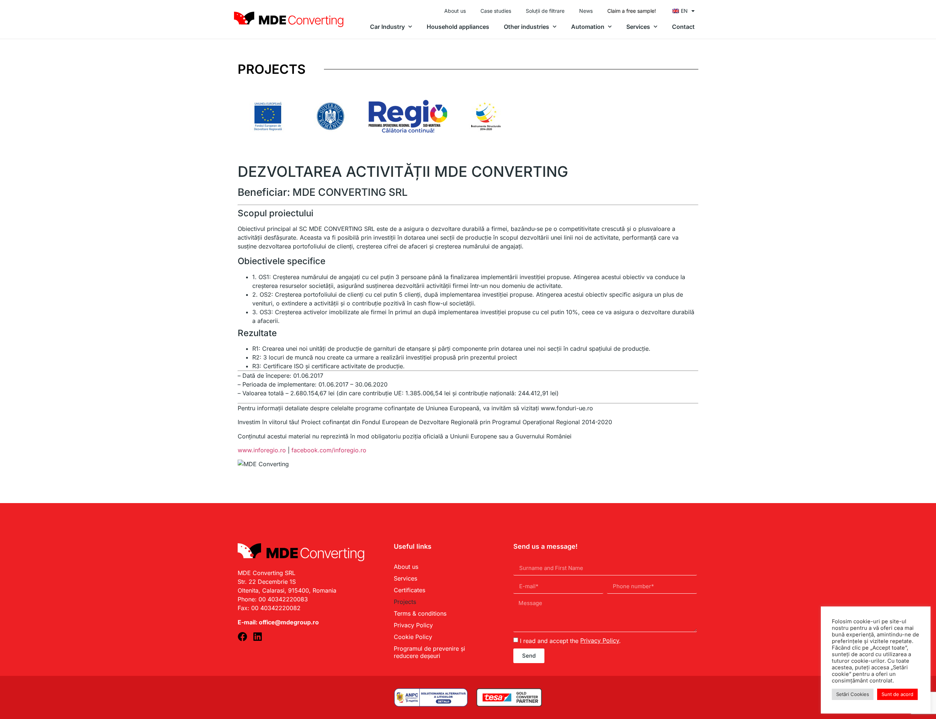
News (586, 11)
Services (638, 26)
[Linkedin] (257, 636)
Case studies (495, 11)
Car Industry (387, 26)
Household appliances (458, 26)
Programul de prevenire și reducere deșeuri (429, 652)
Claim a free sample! (631, 11)
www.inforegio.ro (262, 450)
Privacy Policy (413, 625)
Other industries (526, 26)
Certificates (409, 590)
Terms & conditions (420, 613)
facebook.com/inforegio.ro (328, 450)
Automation (587, 26)
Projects (405, 601)
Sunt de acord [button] (897, 694)
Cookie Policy (413, 636)
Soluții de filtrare (545, 11)
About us (455, 11)
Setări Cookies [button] (852, 694)
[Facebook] (242, 636)
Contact (683, 26)
